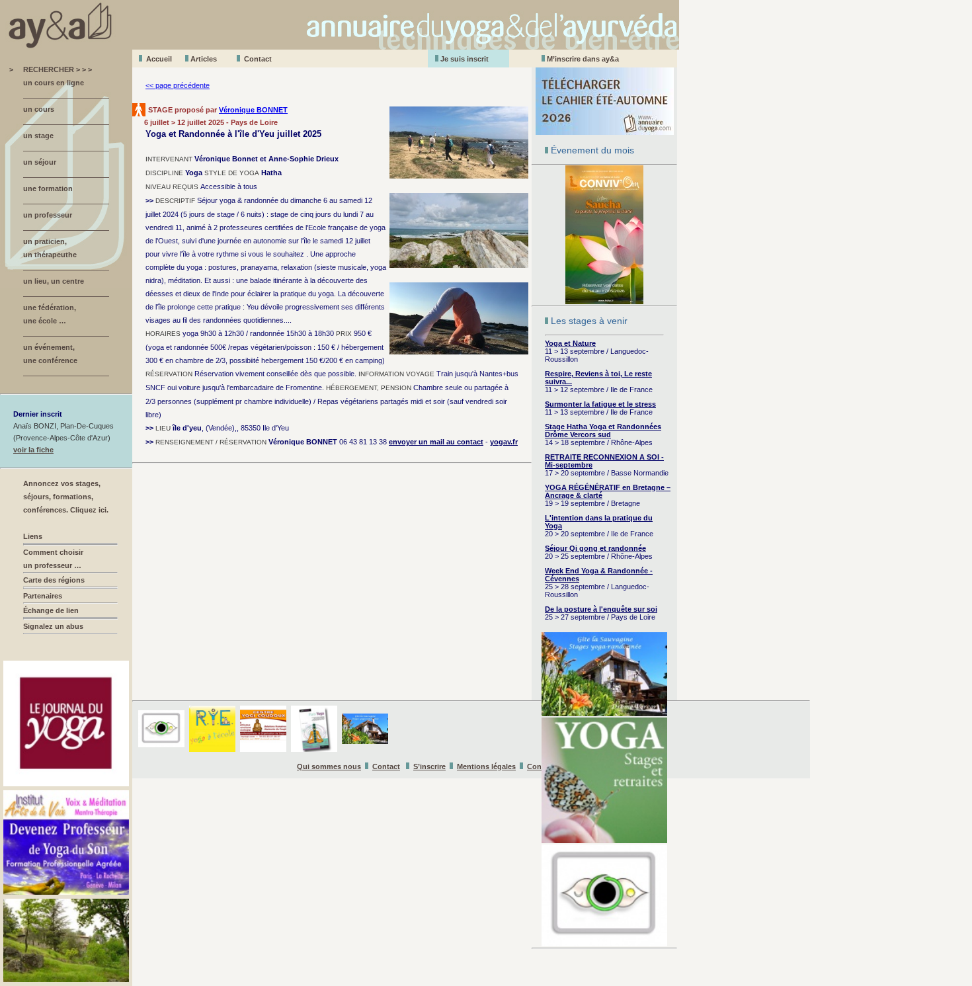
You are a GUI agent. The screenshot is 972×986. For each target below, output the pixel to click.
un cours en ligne (53, 83)
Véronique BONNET (253, 110)
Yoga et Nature (570, 343)
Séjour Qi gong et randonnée (595, 548)
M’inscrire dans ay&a (583, 59)
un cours (38, 109)
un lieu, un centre (53, 281)
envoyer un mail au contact (436, 442)
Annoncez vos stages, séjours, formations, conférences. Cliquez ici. (65, 496)
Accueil (159, 59)
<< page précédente (177, 85)
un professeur (47, 215)
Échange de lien (51, 610)
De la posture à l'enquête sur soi (601, 609)
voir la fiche (33, 450)
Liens (32, 536)
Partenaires (42, 596)
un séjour (39, 162)
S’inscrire (429, 766)
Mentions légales (486, 766)
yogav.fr (504, 442)
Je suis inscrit (464, 59)
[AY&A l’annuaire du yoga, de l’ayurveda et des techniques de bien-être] (339, 46)
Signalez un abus (53, 626)
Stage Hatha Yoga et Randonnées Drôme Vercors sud (603, 430)
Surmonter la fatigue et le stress (600, 404)
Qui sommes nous (329, 766)
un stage (38, 136)
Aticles (203, 59)
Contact (258, 59)
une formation (48, 188)
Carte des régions (54, 580)
